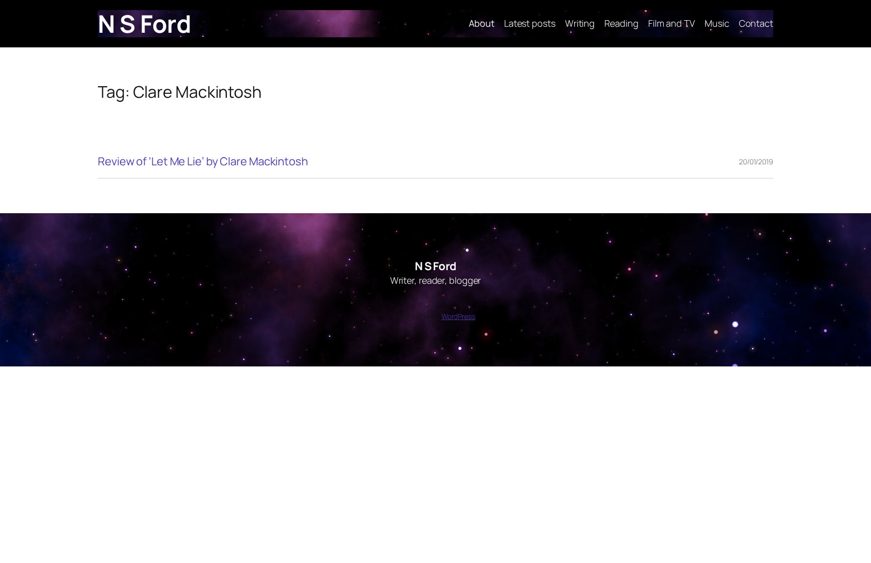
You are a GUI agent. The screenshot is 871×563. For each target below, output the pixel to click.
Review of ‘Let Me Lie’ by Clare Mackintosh (203, 161)
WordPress (458, 316)
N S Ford (144, 23)
